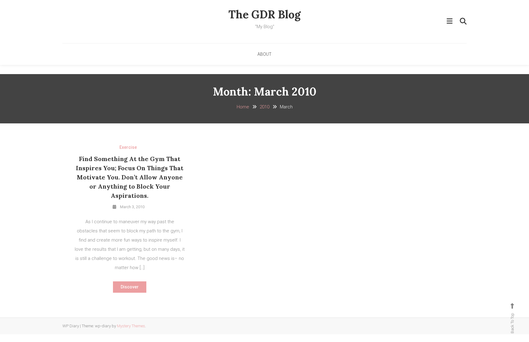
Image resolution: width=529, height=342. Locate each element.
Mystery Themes (131, 326)
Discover (130, 286)
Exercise (128, 147)
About (264, 54)
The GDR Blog (264, 14)
